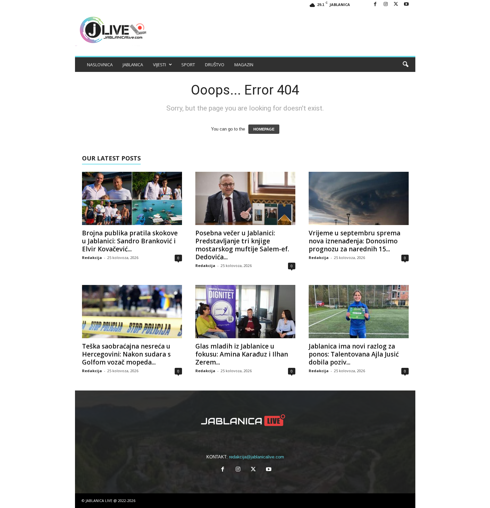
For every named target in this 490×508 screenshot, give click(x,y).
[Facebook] (375, 4)
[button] (405, 64)
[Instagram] (386, 4)
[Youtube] (406, 4)
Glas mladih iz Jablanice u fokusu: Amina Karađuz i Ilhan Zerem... (241, 354)
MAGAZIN (243, 65)
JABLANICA (133, 65)
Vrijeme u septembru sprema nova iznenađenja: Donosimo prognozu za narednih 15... (354, 241)
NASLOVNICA (100, 65)
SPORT (188, 65)
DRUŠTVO (214, 65)
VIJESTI (159, 65)
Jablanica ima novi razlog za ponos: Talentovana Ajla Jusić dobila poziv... (354, 354)
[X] (396, 4)
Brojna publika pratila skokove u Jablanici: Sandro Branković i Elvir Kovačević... (130, 241)
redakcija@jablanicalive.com (256, 456)
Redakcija (92, 257)
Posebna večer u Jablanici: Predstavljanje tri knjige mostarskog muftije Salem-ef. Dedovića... (242, 245)
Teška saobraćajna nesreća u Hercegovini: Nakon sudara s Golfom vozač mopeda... (126, 354)
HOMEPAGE (263, 129)
